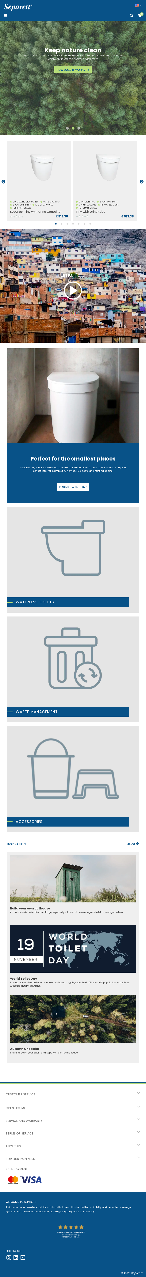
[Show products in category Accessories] (73, 779)
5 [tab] (79, 226)
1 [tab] (67, 130)
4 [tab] (73, 226)
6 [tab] (84, 226)
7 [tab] (90, 226)
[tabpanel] (40, 182)
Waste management (37, 711)
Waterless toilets (35, 602)
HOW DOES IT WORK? (46, 69)
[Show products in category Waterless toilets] (73, 560)
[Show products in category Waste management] (73, 669)
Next (142, 182)
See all (131, 844)
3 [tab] (79, 130)
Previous (3, 182)
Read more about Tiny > (73, 487)
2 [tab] (73, 130)
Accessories (29, 821)
